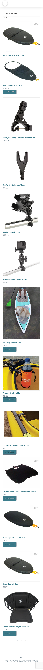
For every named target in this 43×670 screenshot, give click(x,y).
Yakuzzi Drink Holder (11, 393)
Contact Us (34, 661)
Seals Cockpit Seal (10, 584)
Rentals (35, 660)
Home (7, 660)
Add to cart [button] (22, 531)
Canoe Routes (24, 661)
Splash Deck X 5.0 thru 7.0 (14, 85)
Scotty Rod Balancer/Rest (13, 185)
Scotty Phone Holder (11, 232)
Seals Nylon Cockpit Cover (14, 538)
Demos (28, 660)
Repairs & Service (11, 661)
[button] (5, 3)
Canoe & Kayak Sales (17, 660)
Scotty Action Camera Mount (15, 279)
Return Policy (21, 663)
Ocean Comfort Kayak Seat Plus (16, 627)
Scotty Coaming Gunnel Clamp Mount (19, 138)
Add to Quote (10, 92)
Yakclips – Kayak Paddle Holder (16, 445)
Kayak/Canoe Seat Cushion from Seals (19, 491)
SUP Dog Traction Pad (12, 343)
